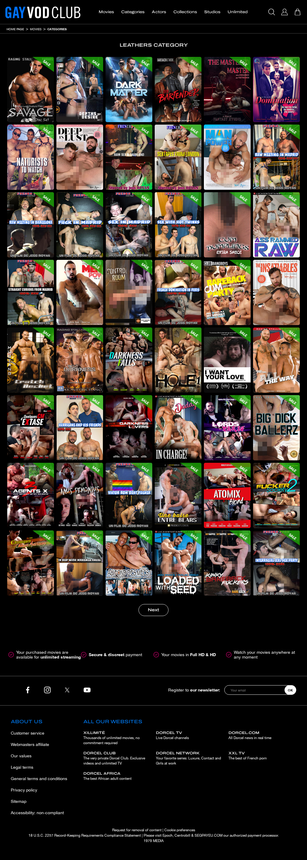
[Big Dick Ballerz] (276, 427)
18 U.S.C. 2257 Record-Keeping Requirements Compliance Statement (84, 835)
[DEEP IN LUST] (79, 157)
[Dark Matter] (129, 89)
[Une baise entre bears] (178, 495)
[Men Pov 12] (79, 292)
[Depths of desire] (79, 89)
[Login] (285, 12)
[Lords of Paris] (227, 427)
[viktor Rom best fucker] (129, 495)
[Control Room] (129, 292)
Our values (21, 755)
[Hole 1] (178, 360)
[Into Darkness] (79, 360)
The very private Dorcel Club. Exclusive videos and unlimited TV (114, 758)
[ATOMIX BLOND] (227, 495)
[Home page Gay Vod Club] (42, 12)
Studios (212, 12)
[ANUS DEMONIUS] (79, 495)
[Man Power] (227, 157)
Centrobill (182, 835)
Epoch (167, 835)
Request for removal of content (137, 830)
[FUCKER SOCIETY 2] (276, 495)
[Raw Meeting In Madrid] (276, 157)
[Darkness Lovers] (129, 427)
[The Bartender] (178, 89)
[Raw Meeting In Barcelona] (30, 224)
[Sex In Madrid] (129, 224)
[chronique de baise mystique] (30, 563)
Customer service (27, 733)
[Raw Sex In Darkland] (129, 157)
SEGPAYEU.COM (208, 835)
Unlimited (238, 12)
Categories (133, 12)
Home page (15, 29)
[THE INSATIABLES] (276, 292)
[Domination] (276, 89)
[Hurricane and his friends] (79, 427)
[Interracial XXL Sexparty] (276, 563)
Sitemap (18, 801)
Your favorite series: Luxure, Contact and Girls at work (188, 758)
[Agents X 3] (30, 495)
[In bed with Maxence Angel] (79, 563)
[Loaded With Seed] (178, 563)
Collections (185, 12)
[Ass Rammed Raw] (276, 224)
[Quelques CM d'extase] (30, 427)
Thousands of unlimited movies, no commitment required (111, 738)
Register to (194, 689)
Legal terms (22, 767)
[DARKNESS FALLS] (129, 360)
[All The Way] (276, 360)
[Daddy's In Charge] (178, 427)
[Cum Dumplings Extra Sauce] (227, 224)
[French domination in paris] (178, 292)
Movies (106, 12)
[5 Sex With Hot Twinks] (178, 224)
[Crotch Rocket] (30, 360)
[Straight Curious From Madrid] (30, 292)
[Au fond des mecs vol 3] (129, 563)
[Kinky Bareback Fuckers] (227, 563)
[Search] (272, 12)
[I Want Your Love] (227, 360)
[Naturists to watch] (30, 157)
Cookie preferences (179, 830)
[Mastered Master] (227, 89)
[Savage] (30, 89)
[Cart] (298, 12)
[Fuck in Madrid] (79, 224)
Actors (159, 12)
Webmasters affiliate (30, 744)
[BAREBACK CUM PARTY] (227, 292)
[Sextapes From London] (178, 157)
